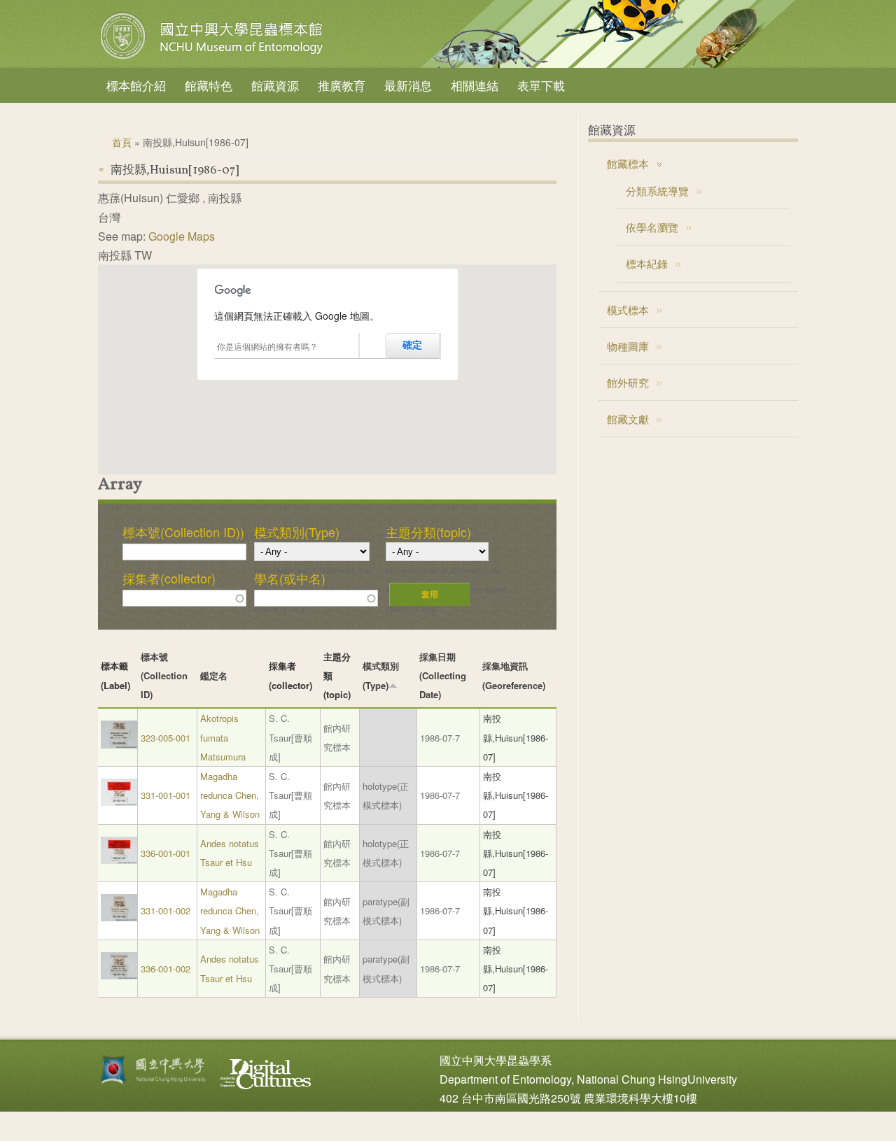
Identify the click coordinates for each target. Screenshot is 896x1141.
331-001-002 (165, 910)
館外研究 (628, 382)
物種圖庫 (628, 346)
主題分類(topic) (428, 532)
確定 (412, 344)
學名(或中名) (290, 578)
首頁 (122, 142)
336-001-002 (165, 968)
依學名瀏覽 (652, 227)
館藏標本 (628, 163)
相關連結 (474, 85)
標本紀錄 (647, 263)
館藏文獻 (628, 418)
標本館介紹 (136, 85)
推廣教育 (341, 85)
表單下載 (541, 85)
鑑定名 (213, 675)
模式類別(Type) (297, 532)
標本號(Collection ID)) (183, 532)
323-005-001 (165, 737)
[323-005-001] (119, 744)
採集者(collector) (169, 578)
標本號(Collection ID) (164, 675)
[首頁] (213, 59)
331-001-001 (165, 795)
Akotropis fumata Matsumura (223, 737)
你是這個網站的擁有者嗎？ (267, 346)
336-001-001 (165, 853)
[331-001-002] (119, 917)
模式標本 (628, 309)
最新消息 (408, 85)
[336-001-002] (119, 975)
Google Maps (181, 236)
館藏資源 (275, 85)
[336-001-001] (119, 860)
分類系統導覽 (657, 190)
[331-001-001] (119, 802)
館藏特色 (208, 85)
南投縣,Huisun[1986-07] (515, 737)
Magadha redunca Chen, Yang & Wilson (230, 795)
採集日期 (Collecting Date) (442, 675)
